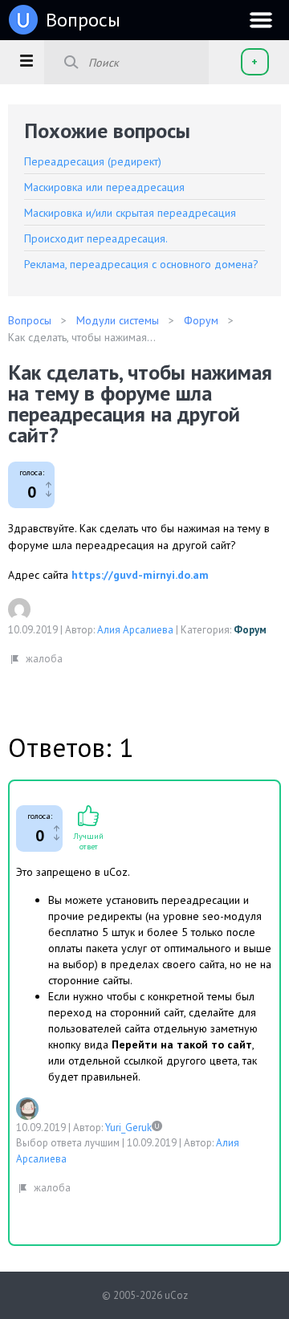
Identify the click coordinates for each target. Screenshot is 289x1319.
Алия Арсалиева (135, 630)
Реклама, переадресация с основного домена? (141, 264)
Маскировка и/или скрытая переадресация (130, 213)
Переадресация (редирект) (92, 161)
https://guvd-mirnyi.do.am (140, 575)
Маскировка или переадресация (104, 187)
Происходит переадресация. (96, 238)
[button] (26, 60)
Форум (250, 630)
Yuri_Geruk (128, 1127)
